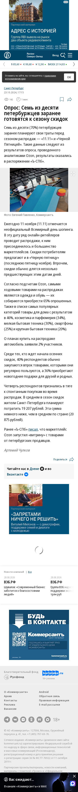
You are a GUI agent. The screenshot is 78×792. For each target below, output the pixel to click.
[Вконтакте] (15, 720)
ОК (69, 77)
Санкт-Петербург (14, 88)
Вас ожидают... (21, 779)
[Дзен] (23, 720)
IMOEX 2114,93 (56, 64)
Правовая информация (54, 700)
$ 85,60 (15, 64)
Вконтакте (15, 474)
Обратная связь (49, 696)
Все (30, 571)
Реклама (9, 704)
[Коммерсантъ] (7, 55)
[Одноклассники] (31, 720)
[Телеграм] (7, 720)
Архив (8, 696)
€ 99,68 (27, 64)
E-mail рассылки (49, 704)
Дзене (34, 469)
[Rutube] (40, 720)
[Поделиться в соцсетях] (69, 99)
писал (33, 429)
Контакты (10, 700)
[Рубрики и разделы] (70, 55)
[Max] (48, 720)
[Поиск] (63, 55)
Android (44, 692)
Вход (55, 55)
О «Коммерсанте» (16, 692)
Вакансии (10, 709)
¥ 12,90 (40, 64)
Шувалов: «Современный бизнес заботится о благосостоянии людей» (24, 590)
